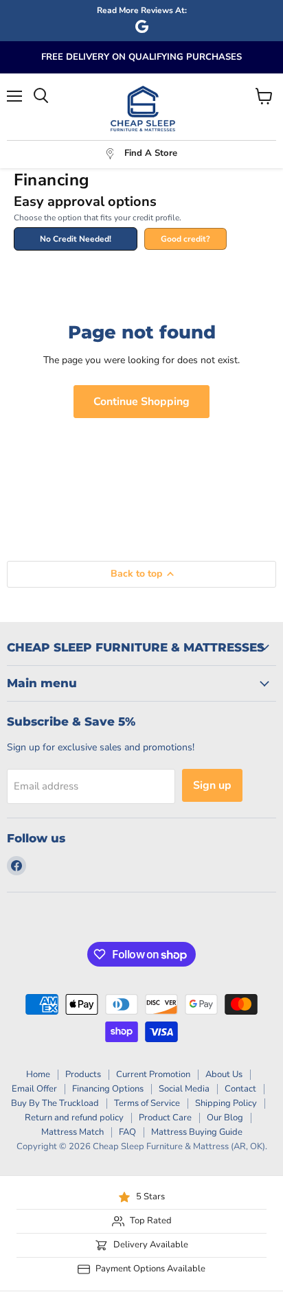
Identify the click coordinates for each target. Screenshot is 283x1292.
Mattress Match (72, 1132)
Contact (240, 1089)
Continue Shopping (141, 401)
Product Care (165, 1117)
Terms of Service (147, 1103)
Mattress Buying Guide (196, 1132)
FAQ (127, 1132)
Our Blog (225, 1117)
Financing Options (108, 1089)
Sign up (212, 785)
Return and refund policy (74, 1117)
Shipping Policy (226, 1103)
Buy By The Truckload (55, 1103)
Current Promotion (153, 1074)
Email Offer (34, 1089)
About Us (223, 1074)
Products (83, 1074)
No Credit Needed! (75, 238)
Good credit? (185, 238)
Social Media (184, 1089)
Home (38, 1074)
